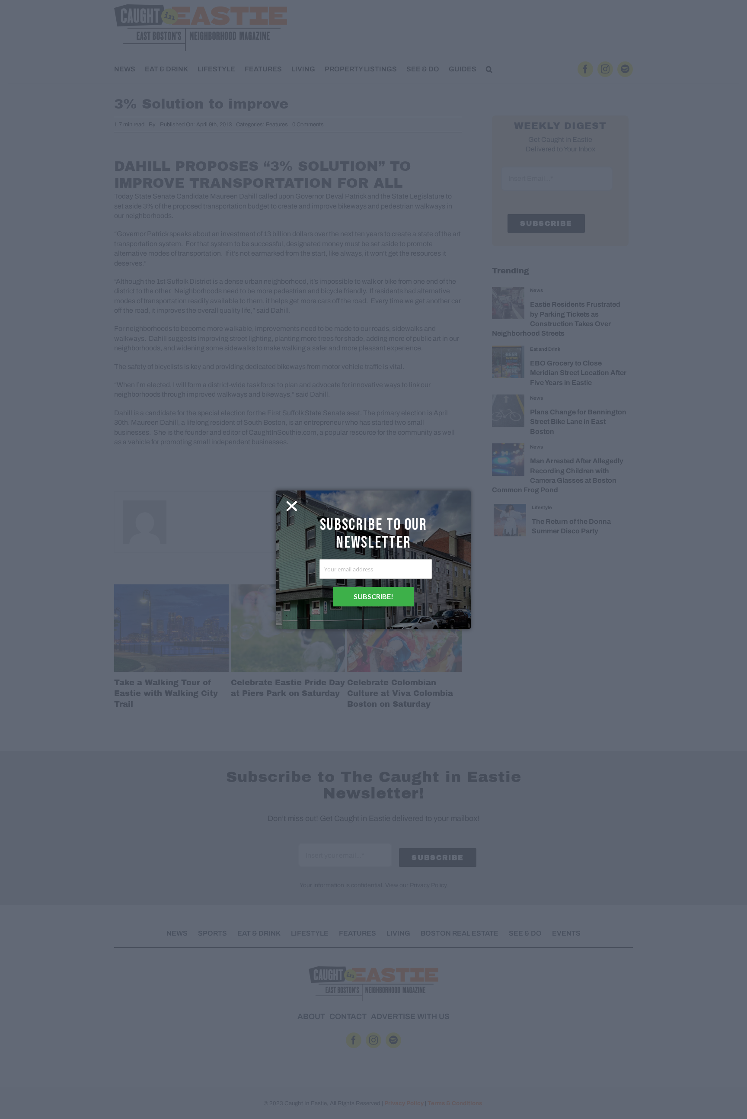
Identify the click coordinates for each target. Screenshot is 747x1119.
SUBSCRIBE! (373, 596)
